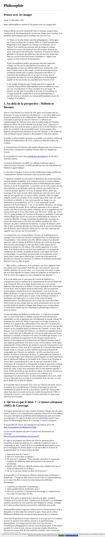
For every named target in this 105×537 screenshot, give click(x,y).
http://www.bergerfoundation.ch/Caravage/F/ (22, 436)
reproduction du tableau (36, 156)
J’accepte (61, 535)
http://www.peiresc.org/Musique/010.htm (20, 427)
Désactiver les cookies (71, 535)
